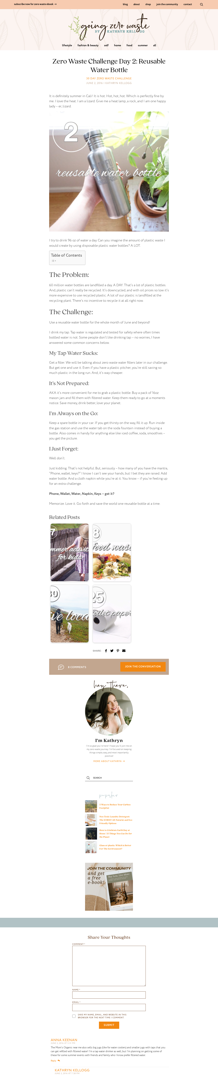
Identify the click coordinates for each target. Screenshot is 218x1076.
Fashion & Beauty (88, 45)
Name (76, 989)
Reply (53, 1060)
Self (106, 45)
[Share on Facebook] (106, 651)
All (154, 45)
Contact (188, 4)
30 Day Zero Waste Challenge (109, 78)
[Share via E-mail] (123, 651)
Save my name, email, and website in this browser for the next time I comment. (102, 1016)
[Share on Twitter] (111, 651)
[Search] (201, 4)
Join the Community (167, 4)
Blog (125, 4)
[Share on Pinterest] (118, 651)
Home (117, 45)
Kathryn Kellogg (72, 1070)
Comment (78, 944)
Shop (148, 4)
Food (129, 45)
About (136, 4)
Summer (143, 45)
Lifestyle (67, 45)
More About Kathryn (107, 761)
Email (76, 1002)
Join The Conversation (143, 667)
